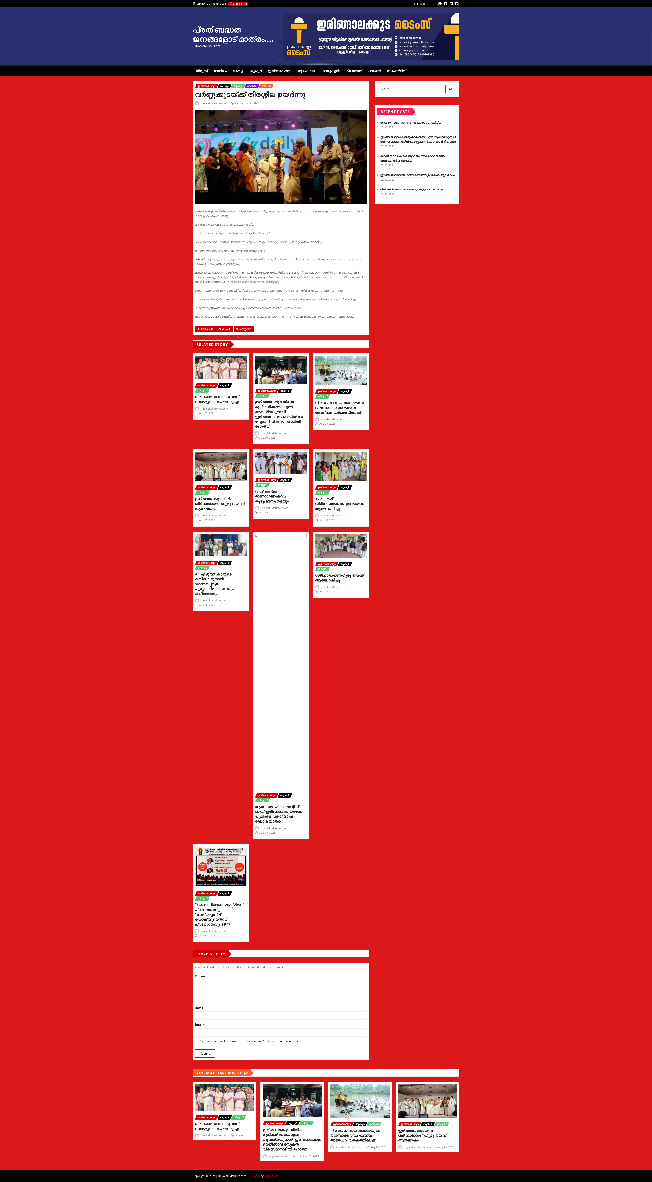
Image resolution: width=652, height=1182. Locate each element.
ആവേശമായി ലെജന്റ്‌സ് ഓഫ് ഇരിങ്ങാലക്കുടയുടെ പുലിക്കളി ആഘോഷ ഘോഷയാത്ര (278, 814)
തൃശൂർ (256, 71)
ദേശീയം (220, 71)
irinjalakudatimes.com (214, 103)
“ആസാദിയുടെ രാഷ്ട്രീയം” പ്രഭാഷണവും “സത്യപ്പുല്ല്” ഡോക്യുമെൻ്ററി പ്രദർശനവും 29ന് (219, 914)
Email (199, 1024)
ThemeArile (271, 1176)
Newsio (255, 1176)
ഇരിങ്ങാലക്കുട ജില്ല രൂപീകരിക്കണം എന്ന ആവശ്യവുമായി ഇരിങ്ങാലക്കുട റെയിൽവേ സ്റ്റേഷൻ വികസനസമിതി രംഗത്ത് (279, 414)
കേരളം (238, 71)
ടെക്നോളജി (331, 71)
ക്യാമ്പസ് (354, 71)
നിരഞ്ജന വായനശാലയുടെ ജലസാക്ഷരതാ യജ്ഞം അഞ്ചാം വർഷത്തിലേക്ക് (340, 407)
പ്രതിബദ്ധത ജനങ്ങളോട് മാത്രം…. (233, 34)
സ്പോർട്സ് (396, 71)
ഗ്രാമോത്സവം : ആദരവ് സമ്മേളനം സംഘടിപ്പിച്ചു (217, 399)
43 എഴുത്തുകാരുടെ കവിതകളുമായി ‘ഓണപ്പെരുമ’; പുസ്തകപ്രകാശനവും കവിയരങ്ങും (214, 583)
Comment (202, 976)
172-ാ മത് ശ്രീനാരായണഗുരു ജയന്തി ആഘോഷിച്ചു (340, 503)
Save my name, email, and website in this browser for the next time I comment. (249, 1041)
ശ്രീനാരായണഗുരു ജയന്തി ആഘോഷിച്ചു (340, 577)
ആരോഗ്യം (306, 71)
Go (451, 89)
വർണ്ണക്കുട (245, 328)
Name (200, 1008)
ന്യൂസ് (202, 71)
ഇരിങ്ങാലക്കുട (279, 71)
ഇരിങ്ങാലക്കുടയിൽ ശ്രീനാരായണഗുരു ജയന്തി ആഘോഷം (220, 503)
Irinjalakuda (207, 328)
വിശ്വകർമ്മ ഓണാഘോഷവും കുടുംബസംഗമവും (272, 496)
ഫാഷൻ (374, 71)
